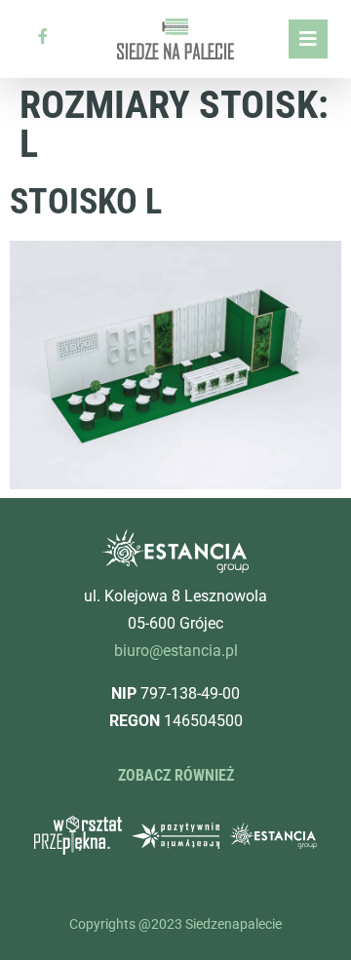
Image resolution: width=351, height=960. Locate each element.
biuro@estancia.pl (176, 650)
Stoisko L (86, 201)
